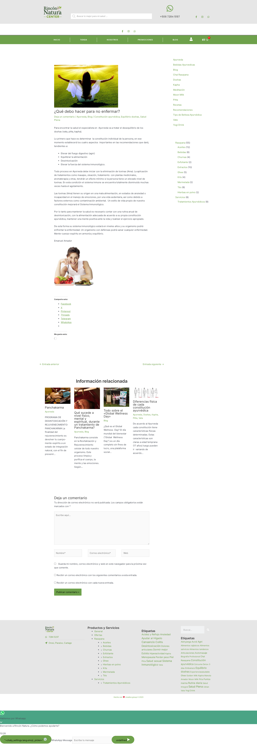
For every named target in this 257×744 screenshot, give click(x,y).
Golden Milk (192, 675)
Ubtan (206, 687)
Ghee (106, 660)
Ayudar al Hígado (152, 638)
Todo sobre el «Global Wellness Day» (116, 413)
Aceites (107, 642)
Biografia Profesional (190, 656)
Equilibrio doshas (130, 116)
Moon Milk (178, 94)
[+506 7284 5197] (170, 8)
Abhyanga (186, 641)
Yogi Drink (178, 124)
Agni (200, 641)
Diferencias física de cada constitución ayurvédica (145, 406)
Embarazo (190, 668)
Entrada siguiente (153, 364)
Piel (172, 657)
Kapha (155, 414)
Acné (194, 641)
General (98, 631)
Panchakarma (54, 407)
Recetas (177, 104)
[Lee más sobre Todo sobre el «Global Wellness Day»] (116, 397)
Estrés (145, 653)
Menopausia (148, 657)
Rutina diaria (195, 682)
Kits (105, 668)
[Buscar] (208, 629)
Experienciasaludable (200, 672)
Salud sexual (154, 660)
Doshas (147, 414)
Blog (175, 39)
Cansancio (148, 642)
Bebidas (107, 646)
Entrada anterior (49, 364)
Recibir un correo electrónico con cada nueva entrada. (85, 582)
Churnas (107, 649)
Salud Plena (195, 686)
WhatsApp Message (61, 740)
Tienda (83, 39)
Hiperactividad (157, 653)
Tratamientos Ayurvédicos (116, 682)
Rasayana (99, 638)
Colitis (159, 642)
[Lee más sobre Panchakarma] (58, 395)
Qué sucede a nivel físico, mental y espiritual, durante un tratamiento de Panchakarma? (87, 420)
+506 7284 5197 (170, 16)
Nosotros (112, 39)
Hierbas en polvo (112, 664)
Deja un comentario (64, 116)
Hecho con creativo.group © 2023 (128, 697)
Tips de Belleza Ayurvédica (187, 114)
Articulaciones (187, 653)
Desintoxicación (151, 645)
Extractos (108, 657)
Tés (105, 675)
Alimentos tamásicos (199, 649)
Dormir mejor (160, 649)
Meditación (179, 89)
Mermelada (109, 671)
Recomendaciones (183, 109)
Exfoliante (108, 653)
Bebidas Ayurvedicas (184, 64)
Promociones (145, 39)
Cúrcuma (198, 664)
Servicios (99, 679)
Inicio (57, 39)
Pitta (135, 418)
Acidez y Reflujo (151, 634)
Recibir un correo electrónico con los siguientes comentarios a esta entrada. (97, 575)
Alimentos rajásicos (190, 645)
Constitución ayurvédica (107, 116)
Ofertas (98, 635)
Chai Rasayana (180, 74)
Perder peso (162, 657)
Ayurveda (81, 116)
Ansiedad (165, 634)
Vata (141, 418)
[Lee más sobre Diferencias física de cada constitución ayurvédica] (146, 392)
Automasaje (201, 653)
